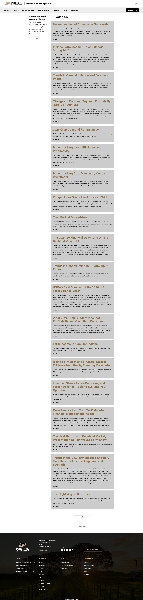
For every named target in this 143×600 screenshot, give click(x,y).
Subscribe (131, 10)
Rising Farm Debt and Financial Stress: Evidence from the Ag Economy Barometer (82, 363)
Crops (40, 562)
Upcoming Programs (89, 565)
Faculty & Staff (87, 568)
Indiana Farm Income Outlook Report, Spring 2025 (78, 48)
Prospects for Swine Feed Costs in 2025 (80, 197)
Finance (41, 571)
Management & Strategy (45, 583)
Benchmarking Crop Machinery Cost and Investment (80, 175)
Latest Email (87, 562)
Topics (15, 10)
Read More (56, 39)
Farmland (41, 568)
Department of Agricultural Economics (25, 562)
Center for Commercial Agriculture (38, 3)
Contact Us (87, 571)
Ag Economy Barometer (67, 565)
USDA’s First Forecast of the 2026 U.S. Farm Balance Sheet (79, 289)
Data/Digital (42, 565)
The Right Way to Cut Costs (71, 494)
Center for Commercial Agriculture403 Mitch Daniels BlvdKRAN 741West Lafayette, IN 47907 (47, 543)
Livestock (41, 577)
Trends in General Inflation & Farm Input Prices (80, 267)
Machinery (41, 580)
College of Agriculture (21, 565)
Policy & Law (42, 589)
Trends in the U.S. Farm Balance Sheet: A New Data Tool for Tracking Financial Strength (81, 461)
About (65, 10)
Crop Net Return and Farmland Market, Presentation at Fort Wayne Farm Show (80, 438)
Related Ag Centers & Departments (25, 571)
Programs (56, 10)
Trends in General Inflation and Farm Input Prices (81, 77)
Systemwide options (92, 549)
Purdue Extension (20, 568)
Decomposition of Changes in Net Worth (80, 24)
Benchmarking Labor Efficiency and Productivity (77, 149)
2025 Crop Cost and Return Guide (76, 129)
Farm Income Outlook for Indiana (75, 344)
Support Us (74, 10)
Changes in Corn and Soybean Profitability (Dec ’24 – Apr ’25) (82, 103)
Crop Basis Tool (65, 562)
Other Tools (64, 568)
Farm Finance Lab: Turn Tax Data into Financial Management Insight (78, 412)
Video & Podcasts (43, 10)
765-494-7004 (43, 550)
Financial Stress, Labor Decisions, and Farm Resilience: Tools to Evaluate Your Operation (80, 386)
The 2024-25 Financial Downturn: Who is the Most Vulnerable (80, 239)
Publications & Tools (28, 10)
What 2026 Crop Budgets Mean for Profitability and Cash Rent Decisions (78, 319)
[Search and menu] (137, 4)
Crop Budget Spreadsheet (70, 217)
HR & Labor (42, 574)
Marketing (41, 586)
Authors (6, 10)
